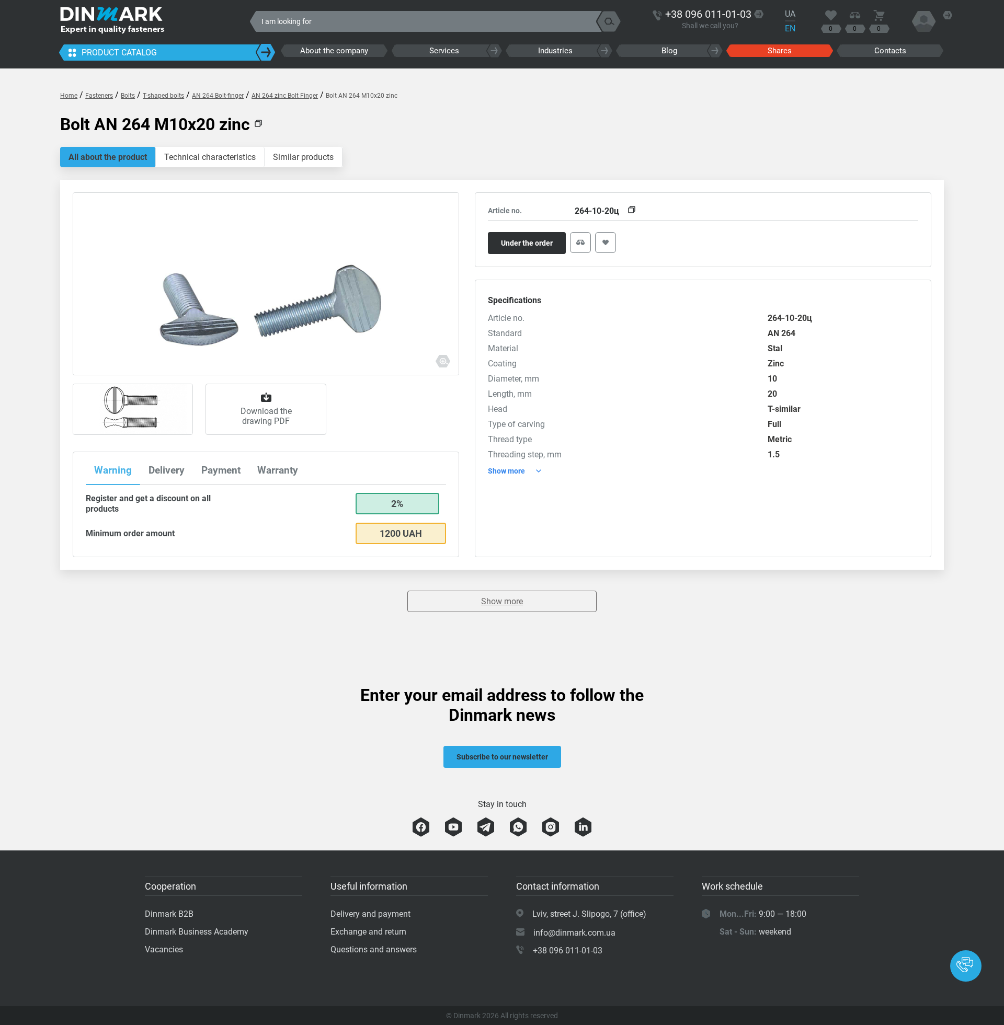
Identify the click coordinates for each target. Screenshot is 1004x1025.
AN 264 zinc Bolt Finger (285, 95)
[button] (966, 966)
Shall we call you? (710, 25)
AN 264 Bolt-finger (218, 95)
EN (790, 28)
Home (68, 95)
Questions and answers (373, 949)
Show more (502, 601)
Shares (780, 50)
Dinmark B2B (169, 914)
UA (790, 14)
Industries (555, 50)
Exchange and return (368, 932)
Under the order (527, 243)
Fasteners (99, 95)
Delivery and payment (370, 914)
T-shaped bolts (163, 95)
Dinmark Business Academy (196, 932)
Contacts (890, 50)
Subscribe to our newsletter (502, 757)
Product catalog (119, 52)
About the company (334, 50)
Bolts (128, 95)
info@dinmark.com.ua (574, 933)
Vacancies (164, 949)
